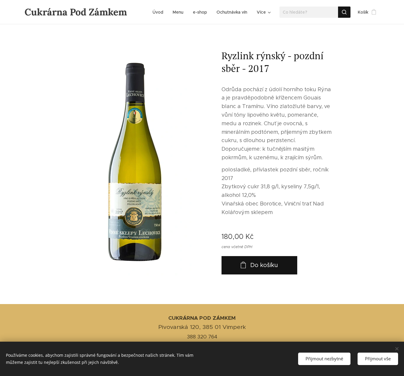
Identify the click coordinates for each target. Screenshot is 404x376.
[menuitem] (159, 12)
